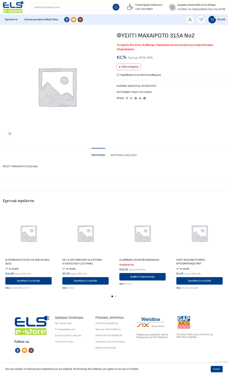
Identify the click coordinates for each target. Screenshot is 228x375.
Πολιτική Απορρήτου (106, 323)
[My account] (190, 19)
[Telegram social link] (144, 98)
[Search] (116, 7)
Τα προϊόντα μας (64, 341)
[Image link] (32, 325)
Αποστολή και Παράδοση (108, 335)
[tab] (98, 153)
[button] (28, 281)
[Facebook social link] (66, 19)
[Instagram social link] (80, 19)
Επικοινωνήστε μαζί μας (68, 335)
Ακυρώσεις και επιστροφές (110, 341)
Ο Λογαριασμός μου (65, 329)
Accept (216, 369)
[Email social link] (73, 19)
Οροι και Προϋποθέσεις (108, 329)
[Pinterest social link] (135, 98)
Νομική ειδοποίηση (105, 347)
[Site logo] (13, 7)
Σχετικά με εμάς (63, 323)
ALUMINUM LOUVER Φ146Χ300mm (139, 260)
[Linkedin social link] (140, 98)
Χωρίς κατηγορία (141, 92)
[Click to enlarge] (9, 133)
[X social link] (131, 98)
